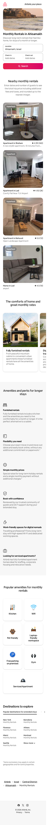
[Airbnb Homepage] (5, 4)
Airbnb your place (33, 4)
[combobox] (23, 49)
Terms (27, 812)
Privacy (19, 812)
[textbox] (13, 58)
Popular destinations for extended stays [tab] (20, 712)
